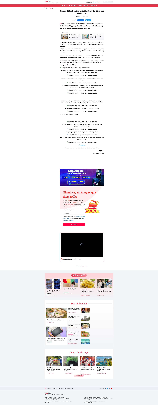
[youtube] (99, 2)
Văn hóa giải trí (72, 5)
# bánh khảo (75, 327)
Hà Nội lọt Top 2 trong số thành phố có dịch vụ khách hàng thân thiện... (53, 369)
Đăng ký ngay (74, 224)
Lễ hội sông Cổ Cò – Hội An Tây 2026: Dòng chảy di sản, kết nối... (103, 369)
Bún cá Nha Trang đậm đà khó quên (55, 319)
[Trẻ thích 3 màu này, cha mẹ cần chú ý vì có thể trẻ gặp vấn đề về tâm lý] (70, 283)
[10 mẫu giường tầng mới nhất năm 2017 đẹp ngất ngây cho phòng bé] (64, 36)
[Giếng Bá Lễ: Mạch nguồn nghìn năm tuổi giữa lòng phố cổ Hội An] (70, 361)
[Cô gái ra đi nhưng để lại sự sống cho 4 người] (85, 341)
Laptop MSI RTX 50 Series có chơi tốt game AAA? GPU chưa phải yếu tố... (56, 339)
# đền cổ (73, 320)
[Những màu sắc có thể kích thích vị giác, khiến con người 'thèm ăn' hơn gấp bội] (87, 283)
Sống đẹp (80, 5)
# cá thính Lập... (75, 335)
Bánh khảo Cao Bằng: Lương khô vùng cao (74, 325)
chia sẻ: (74, 20)
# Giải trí (69, 312)
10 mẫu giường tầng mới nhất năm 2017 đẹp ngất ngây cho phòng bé (74, 36)
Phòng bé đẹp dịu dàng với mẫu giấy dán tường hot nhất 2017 (95, 36)
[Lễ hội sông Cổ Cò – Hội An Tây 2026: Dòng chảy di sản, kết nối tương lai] (104, 361)
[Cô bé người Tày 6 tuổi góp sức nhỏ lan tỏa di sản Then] (85, 310)
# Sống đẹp (70, 343)
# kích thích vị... (87, 295)
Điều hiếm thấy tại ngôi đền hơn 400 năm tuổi (74, 317)
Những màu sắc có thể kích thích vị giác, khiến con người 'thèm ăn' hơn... (87, 291)
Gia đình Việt (92, 5)
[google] (97, 2)
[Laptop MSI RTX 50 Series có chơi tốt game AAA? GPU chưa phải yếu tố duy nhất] (56, 332)
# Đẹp (99, 295)
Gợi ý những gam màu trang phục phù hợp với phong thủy (104, 290)
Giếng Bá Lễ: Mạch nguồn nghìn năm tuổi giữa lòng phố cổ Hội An (70, 369)
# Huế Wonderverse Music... (86, 374)
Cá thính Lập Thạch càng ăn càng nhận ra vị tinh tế (74, 332)
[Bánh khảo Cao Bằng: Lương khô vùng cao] (85, 326)
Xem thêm (79, 375)
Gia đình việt (70, 388)
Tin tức (65, 5)
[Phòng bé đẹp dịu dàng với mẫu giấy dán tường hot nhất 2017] (85, 36)
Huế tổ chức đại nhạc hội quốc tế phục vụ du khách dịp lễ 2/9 (87, 369)
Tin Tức (46, 8)
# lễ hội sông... (103, 373)
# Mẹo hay (82, 295)
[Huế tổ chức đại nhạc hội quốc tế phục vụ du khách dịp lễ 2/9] (87, 361)
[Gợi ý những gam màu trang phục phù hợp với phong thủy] (104, 283)
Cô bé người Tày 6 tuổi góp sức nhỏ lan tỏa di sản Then (74, 309)
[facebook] (93, 2)
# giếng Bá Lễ (69, 373)
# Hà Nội (52, 373)
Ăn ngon (85, 5)
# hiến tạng (75, 343)
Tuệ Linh (78, 16)
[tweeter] (95, 2)
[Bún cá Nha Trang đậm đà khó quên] (56, 313)
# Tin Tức (70, 320)
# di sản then (74, 312)
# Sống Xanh (49, 342)
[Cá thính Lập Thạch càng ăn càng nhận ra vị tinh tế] (85, 334)
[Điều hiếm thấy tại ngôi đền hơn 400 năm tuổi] (85, 318)
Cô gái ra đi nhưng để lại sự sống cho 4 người (73, 340)
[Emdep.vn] (48, 1)
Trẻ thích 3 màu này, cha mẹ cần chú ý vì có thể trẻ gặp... (70, 289)
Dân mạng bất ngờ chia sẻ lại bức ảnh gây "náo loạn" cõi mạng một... (53, 292)
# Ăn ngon (49, 322)
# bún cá (52, 322)
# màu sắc (102, 295)
